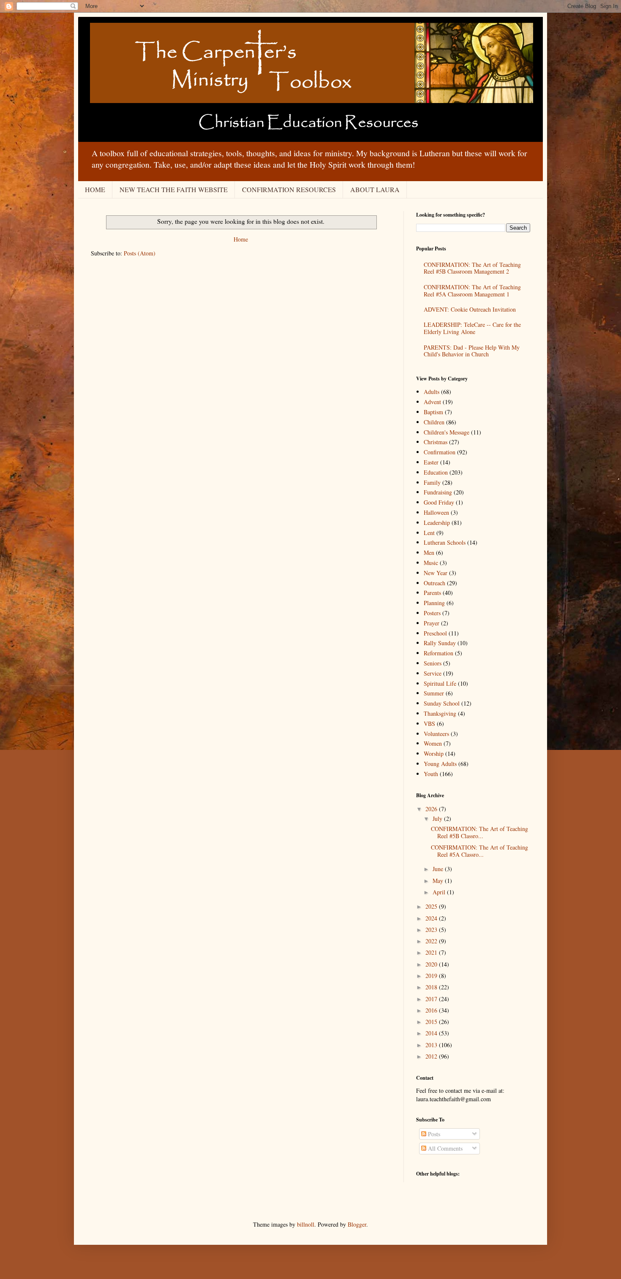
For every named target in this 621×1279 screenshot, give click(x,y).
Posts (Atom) (139, 253)
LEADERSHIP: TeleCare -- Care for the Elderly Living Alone (472, 328)
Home (241, 239)
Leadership (437, 523)
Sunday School (442, 703)
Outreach (434, 583)
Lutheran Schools (445, 542)
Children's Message (446, 432)
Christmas (435, 442)
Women (433, 743)
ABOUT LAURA (375, 189)
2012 (432, 1056)
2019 (432, 976)
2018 (432, 987)
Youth (431, 774)
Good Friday (439, 502)
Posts (433, 1134)
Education (436, 472)
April (440, 892)
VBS (429, 724)
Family (432, 482)
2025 (432, 906)
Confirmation (439, 452)
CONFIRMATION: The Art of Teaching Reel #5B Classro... (479, 832)
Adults (431, 392)
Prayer (431, 623)
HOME (95, 189)
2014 (432, 1033)
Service (432, 673)
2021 (432, 952)
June (439, 869)
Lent (429, 533)
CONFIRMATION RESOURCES (289, 189)
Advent (432, 402)
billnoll (305, 1224)
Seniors (432, 663)
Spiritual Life (440, 683)
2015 (432, 1022)
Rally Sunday (440, 643)
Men (429, 553)
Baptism (433, 412)
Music (431, 563)
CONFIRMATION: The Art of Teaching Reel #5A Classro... (479, 850)
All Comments (444, 1148)
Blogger (357, 1224)
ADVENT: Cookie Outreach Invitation (470, 309)
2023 (432, 930)
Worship (434, 753)
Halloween (436, 512)
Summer (434, 693)
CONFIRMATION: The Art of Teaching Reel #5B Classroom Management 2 (472, 268)
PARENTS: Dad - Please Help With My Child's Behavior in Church (472, 350)
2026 (432, 809)
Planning (434, 603)
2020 (432, 964)
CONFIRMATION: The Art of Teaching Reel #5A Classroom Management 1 (472, 290)
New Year (435, 573)
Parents (432, 593)
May (439, 881)
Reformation (438, 653)
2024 (432, 918)
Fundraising (438, 492)
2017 (432, 999)
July (438, 819)
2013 (432, 1045)
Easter (431, 462)
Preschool (435, 633)
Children (434, 422)
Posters (432, 613)
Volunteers (436, 734)
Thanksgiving (440, 713)
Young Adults (440, 764)
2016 (432, 1010)
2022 (432, 941)
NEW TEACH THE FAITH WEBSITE (174, 189)
